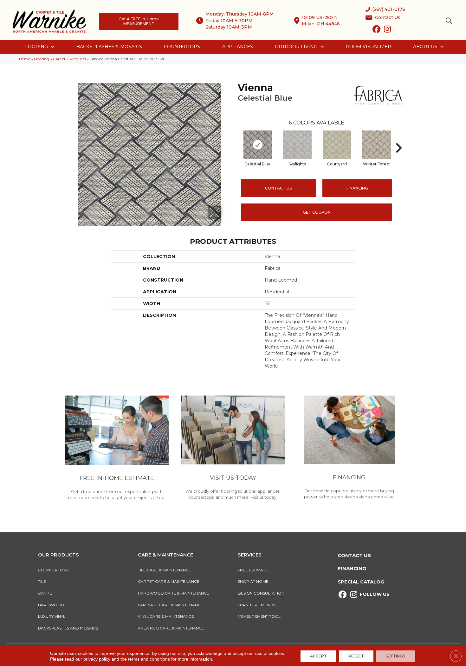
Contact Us (278, 188)
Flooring (41, 59)
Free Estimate (253, 570)
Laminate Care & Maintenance (170, 605)
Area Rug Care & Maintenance (171, 628)
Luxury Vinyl (51, 616)
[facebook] (376, 30)
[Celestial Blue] (258, 145)
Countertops (53, 570)
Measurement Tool (259, 616)
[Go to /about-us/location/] (233, 448)
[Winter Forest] (376, 145)
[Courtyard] (337, 145)
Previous (234, 138)
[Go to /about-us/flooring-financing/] (349, 448)
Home (24, 59)
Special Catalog (361, 582)
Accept (318, 656)
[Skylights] (297, 145)
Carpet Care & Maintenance (168, 581)
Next (398, 138)
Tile (42, 581)
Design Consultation (261, 593)
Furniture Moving (258, 605)
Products (77, 59)
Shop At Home (253, 581)
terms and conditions (149, 659)
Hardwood (51, 605)
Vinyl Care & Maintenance (166, 616)
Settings (395, 656)
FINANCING (357, 188)
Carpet (59, 59)
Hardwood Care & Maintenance (173, 593)
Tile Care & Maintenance (164, 570)
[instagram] (387, 30)
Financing (352, 568)
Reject (356, 656)
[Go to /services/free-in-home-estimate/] (117, 449)
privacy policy (96, 659)
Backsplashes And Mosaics (68, 628)
